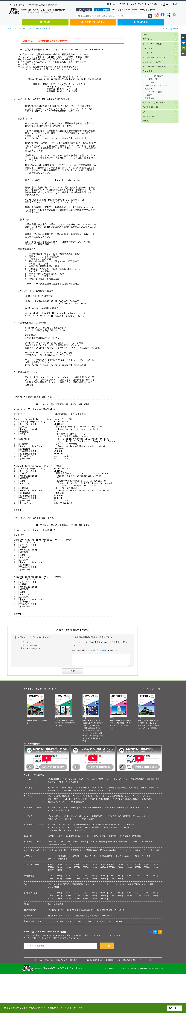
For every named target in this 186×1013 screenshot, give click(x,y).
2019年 (94, 864)
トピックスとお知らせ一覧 (154, 103)
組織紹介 (95, 836)
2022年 (68, 864)
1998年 (51, 870)
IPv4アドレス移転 (69, 779)
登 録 (107, 946)
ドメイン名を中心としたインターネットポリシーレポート (71, 830)
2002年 (129, 867)
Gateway (51, 904)
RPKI (75, 842)
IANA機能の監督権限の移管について (107, 825)
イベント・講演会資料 (154, 76)
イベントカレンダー (151, 116)
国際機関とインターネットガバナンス (106, 827)
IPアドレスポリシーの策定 (84, 799)
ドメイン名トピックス (80, 816)
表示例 (60, 904)
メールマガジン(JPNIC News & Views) (43, 931)
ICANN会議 (123, 836)
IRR (61, 842)
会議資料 (148, 89)
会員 (129, 884)
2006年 (94, 867)
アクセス (153, 4)
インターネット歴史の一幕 (58, 810)
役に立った (27, 642)
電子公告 (132, 788)
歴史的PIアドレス (109, 910)
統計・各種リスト (55, 799)
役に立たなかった (30, 645)
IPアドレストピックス (141, 796)
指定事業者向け (30, 910)
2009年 (68, 867)
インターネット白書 (153, 92)
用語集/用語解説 (137, 779)
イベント (75, 819)
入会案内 (142, 788)
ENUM (83, 842)
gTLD (66, 816)
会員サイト (28, 916)
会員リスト (153, 788)
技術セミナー (147, 842)
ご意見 (91, 819)
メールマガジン (151, 79)
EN (176, 4)
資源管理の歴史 (77, 850)
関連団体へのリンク (97, 790)
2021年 (77, 864)
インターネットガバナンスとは (60, 825)
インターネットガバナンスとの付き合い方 (65, 827)
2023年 (59, 864)
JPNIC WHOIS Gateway (135, 10)
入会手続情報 (79, 916)
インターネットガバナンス (154, 57)
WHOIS (146, 121)
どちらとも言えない (31, 648)
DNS (81, 779)
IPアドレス (147, 39)
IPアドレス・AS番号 (94, 22)
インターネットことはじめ (137, 807)
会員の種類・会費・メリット (59, 916)
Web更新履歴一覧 (150, 107)
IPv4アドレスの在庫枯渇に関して (125, 799)
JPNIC (47, 22)
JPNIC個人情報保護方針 (94, 960)
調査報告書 (149, 98)
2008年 (77, 867)
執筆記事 (148, 95)
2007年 (86, 867)
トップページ (12, 28)
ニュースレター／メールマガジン (111, 884)
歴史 (104, 836)
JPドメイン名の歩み (108, 850)
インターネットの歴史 (67, 782)
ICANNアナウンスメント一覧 (77, 836)
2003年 (120, 867)
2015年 (129, 864)
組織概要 (110, 788)
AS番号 (75, 910)
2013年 (147, 864)
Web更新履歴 (29, 876)
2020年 (86, 864)
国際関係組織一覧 (83, 825)
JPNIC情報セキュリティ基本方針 (118, 960)
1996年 (77, 899)
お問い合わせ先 (97, 650)
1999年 (155, 867)
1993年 (103, 899)
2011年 (51, 867)
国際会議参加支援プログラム (59, 844)
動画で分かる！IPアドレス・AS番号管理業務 (66, 802)
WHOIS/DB (64, 884)
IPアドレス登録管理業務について (116, 796)
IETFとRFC (52, 842)
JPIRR (100, 779)
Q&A (123, 4)
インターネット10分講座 (114, 807)
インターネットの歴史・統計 (155, 67)
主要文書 (112, 836)
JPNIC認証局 (77, 884)
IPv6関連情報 (53, 779)
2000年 (147, 867)
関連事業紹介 (97, 816)
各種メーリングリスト (96, 921)
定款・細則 (121, 788)
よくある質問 (147, 799)
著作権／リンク (76, 960)
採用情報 (151, 10)
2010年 (59, 867)
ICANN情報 (129, 825)
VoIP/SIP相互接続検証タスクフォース (123, 842)
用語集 (73, 807)
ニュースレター (151, 82)
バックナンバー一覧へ (152, 689)
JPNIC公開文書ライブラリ (45, 28)
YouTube (118, 921)
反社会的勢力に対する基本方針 (73, 790)
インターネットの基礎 (152, 44)
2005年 (103, 867)
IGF (86, 827)
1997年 (59, 870)
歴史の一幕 (148, 850)
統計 (67, 819)
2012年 (155, 864)
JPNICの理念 (67, 788)
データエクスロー (140, 816)
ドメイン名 (147, 53)
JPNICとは (147, 35)
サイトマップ (138, 4)
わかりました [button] (174, 1008)
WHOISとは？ (117, 10)
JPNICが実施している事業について (89, 788)
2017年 (112, 864)
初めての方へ (53, 788)
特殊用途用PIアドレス (90, 910)
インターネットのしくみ (58, 807)
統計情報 (51, 782)
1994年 (94, 899)
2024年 (51, 864)
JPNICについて (140, 884)
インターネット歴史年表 (58, 850)
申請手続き (52, 910)
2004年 (112, 867)
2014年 (138, 864)
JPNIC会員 (142, 22)
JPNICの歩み (91, 850)
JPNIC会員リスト (109, 916)
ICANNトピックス (55, 836)
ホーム (112, 4)
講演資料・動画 (153, 779)
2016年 (120, 864)
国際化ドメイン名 (55, 819)
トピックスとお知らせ (32, 864)
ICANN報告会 (136, 836)
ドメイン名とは (54, 816)
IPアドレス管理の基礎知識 (58, 796)
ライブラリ (26, 28)
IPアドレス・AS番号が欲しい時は (86, 796)
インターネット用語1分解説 (90, 807)
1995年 (86, 899)
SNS (110, 921)
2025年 (51, 893)
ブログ (50, 921)
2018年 (103, 864)
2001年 (138, 867)
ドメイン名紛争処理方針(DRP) (118, 816)
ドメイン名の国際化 (97, 842)
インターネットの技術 (152, 62)
